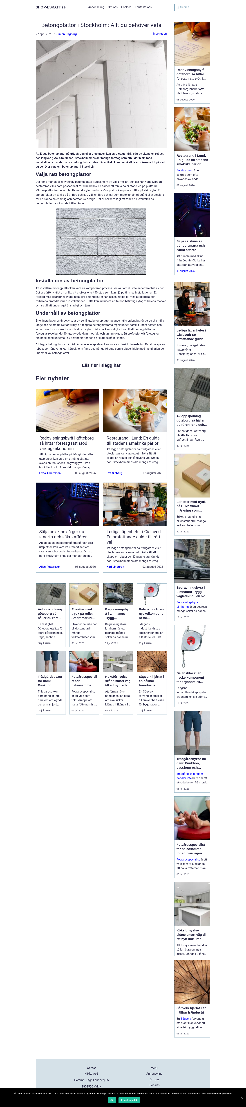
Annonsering (96, 7)
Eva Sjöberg (114, 473)
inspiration (160, 33)
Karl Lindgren (115, 566)
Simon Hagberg (67, 34)
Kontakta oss (143, 7)
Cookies (126, 7)
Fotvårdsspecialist (188, 859)
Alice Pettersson (50, 566)
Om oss (113, 7)
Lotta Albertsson (50, 473)
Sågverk (186, 1018)
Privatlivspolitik (129, 1100)
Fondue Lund (184, 170)
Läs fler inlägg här (101, 365)
